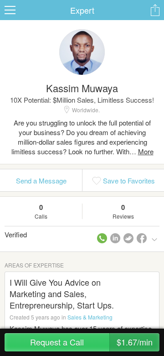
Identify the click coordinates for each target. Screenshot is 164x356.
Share (155, 10)
